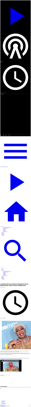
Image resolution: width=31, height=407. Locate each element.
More (1, 388)
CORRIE (4, 228)
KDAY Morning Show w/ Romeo (7, 227)
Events (3, 233)
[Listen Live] (15, 15)
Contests (3, 234)
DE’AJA (4, 230)
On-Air (2, 226)
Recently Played (5, 231)
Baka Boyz (4, 229)
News (2, 232)
